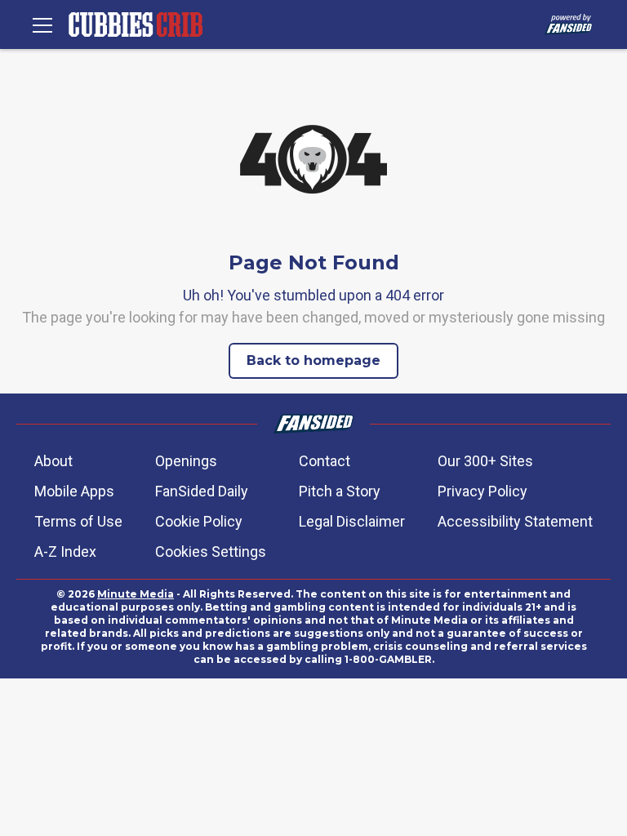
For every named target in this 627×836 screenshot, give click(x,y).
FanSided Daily (201, 491)
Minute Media (135, 594)
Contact (324, 460)
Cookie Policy (198, 521)
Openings (186, 460)
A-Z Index (65, 551)
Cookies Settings (210, 551)
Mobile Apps (74, 491)
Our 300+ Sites (485, 460)
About (53, 460)
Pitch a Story (339, 491)
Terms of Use (78, 521)
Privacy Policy (482, 491)
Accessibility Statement (515, 521)
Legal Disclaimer (352, 521)
